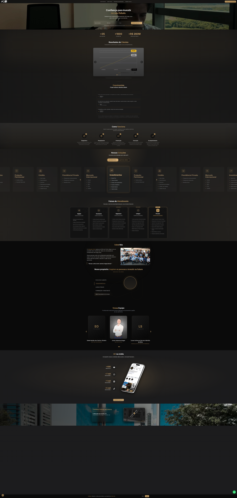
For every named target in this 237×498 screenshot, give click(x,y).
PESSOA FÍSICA (113, 159)
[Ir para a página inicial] (4, 1)
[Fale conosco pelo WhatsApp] (234, 492)
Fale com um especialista (231, 1)
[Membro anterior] (86, 331)
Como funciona (103, 1)
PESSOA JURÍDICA (124, 159)
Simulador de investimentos (119, 1)
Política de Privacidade (129, 25)
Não (143, 496)
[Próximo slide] (156, 179)
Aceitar (147, 496)
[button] (134, 413)
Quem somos (109, 1)
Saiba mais (113, 496)
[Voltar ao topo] (3, 495)
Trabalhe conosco (128, 1)
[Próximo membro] (150, 331)
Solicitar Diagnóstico (119, 399)
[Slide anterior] (80, 179)
